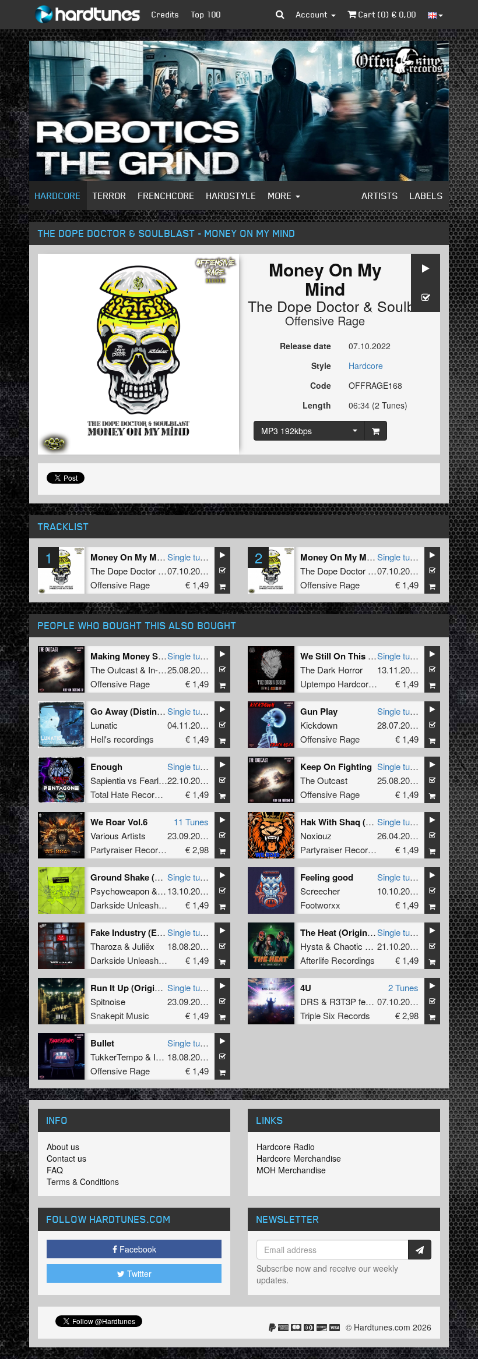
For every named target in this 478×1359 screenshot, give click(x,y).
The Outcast (114, 669)
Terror (109, 195)
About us (63, 1146)
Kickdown (319, 725)
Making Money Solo (130, 656)
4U (305, 987)
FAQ (55, 1170)
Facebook (136, 1249)
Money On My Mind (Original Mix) (158, 557)
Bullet (102, 1043)
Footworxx (320, 905)
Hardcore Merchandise (298, 1158)
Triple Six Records (335, 1015)
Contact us (66, 1158)
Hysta (311, 946)
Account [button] (313, 14)
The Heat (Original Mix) (347, 932)
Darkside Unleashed (129, 905)
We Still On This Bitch (344, 656)
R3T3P (342, 1001)
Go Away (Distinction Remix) (149, 711)
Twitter (138, 1273)
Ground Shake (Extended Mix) (151, 877)
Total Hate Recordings (132, 794)
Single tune (188, 557)
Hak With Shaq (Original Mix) (359, 821)
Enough (106, 766)
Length (317, 405)
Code (320, 385)
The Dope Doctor (303, 305)
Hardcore (58, 195)
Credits (166, 14)
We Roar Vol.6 (118, 821)
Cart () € (386, 14)
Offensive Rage (325, 320)
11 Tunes (191, 821)
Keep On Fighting (336, 766)
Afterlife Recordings (337, 960)
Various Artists (118, 835)
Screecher (320, 891)
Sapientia (107, 780)
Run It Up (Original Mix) (138, 987)
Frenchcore (166, 195)
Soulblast (407, 305)
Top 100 (206, 14)
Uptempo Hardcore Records (354, 683)
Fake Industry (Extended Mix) (149, 932)
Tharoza (106, 946)
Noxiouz (316, 835)
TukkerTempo (116, 1057)
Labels (426, 195)
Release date (305, 346)
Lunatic (104, 725)
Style (321, 365)
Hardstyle (231, 195)
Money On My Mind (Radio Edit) (365, 557)
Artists (380, 195)
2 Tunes (403, 987)
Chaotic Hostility (364, 946)
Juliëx (143, 946)
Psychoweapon (119, 891)
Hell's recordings (122, 739)
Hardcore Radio (285, 1146)
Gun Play (319, 711)
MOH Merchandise (291, 1170)
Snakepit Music (119, 1015)
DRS (309, 1001)
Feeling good (326, 877)
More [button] (281, 195)
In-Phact (164, 669)
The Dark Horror (331, 669)
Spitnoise (107, 1001)
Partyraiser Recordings (134, 849)
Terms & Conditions (83, 1181)
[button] (280, 14)
